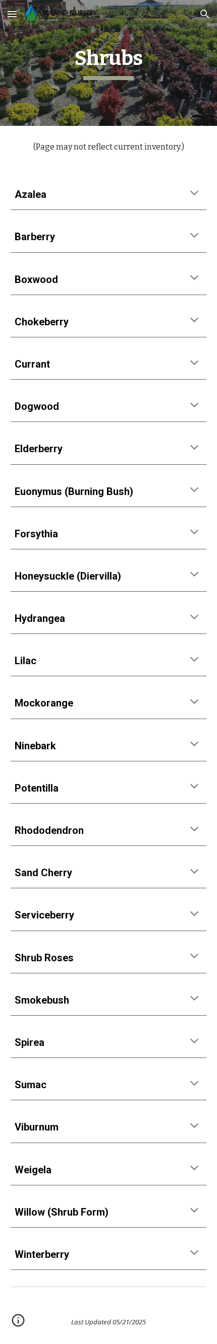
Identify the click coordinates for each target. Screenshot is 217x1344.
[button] (12, 14)
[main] (109, 63)
